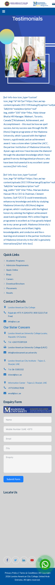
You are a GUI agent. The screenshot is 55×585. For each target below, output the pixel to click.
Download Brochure (15, 283)
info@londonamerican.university (22, 352)
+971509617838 (16, 388)
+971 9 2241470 (24, 313)
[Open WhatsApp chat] (45, 564)
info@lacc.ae (14, 321)
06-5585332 (18, 369)
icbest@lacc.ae (15, 374)
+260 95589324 (19, 342)
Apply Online (12, 270)
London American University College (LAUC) (27, 347)
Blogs (8, 274)
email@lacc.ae (14, 393)
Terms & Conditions (28, 573)
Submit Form (13, 479)
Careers (9, 279)
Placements (11, 288)
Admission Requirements (17, 265)
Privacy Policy (11, 573)
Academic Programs (15, 260)
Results (9, 293)
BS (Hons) (31, 205)
